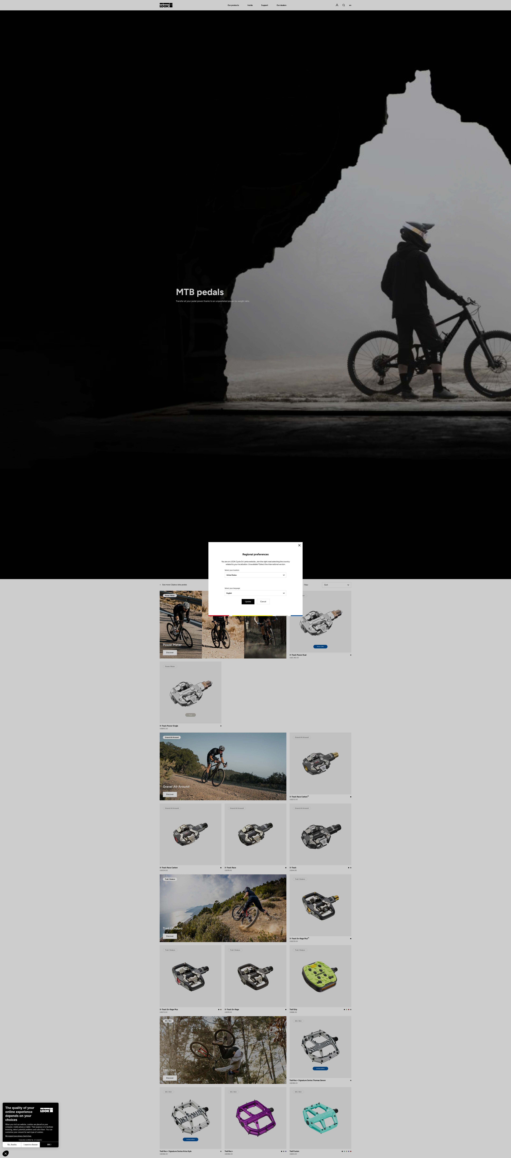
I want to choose (31, 1145)
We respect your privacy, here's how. (18, 1136)
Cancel (263, 601)
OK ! (49, 1145)
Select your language (232, 588)
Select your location (232, 570)
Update (248, 601)
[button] (5, 1153)
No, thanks (12, 1145)
